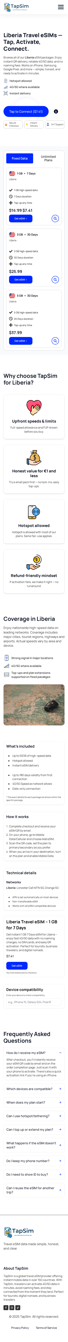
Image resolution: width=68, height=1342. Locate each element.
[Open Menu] (61, 7)
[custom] (17, 1307)
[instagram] (11, 1307)
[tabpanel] (34, 258)
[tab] (19, 158)
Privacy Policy (20, 1328)
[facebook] (5, 1307)
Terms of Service (46, 1328)
